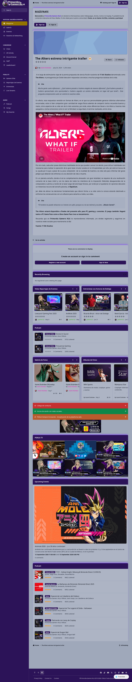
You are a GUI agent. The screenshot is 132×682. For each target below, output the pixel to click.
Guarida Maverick (51, 586)
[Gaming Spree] (49, 450)
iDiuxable (61, 574)
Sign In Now (103, 262)
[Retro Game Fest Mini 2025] (49, 468)
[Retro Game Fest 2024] (112, 450)
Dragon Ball (71, 635)
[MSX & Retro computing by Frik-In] (112, 468)
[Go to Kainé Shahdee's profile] (36, 68)
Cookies (56, 678)
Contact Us (48, 678)
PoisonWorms (69, 574)
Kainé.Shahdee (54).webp (76, 384)
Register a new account (57, 262)
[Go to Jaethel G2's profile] (51, 320)
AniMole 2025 (56, 313)
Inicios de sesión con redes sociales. (49, 411)
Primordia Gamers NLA (53, 336)
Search (8, 10)
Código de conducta (44, 406)
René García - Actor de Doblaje (111, 313)
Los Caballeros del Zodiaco (84, 598)
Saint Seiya (70, 598)
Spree (47, 574)
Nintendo (61, 586)
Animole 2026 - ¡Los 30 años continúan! (50, 546)
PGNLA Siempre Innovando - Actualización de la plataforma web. (59, 417)
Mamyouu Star (89, 384)
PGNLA (63, 336)
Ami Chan (118, 384)
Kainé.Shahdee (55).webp (45, 384)
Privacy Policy (38, 678)
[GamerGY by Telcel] (80, 468)
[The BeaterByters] (80, 450)
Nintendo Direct (70, 586)
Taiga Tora (53, 574)
